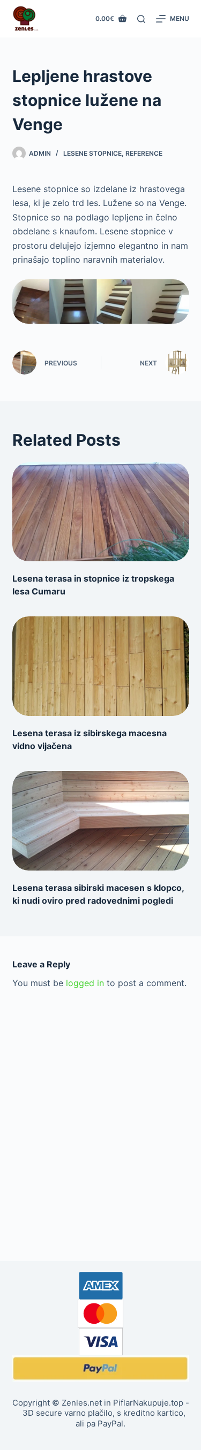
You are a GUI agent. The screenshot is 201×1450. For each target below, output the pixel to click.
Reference (143, 153)
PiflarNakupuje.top (148, 1403)
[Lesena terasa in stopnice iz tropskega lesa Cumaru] (100, 512)
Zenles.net (82, 1403)
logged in (85, 983)
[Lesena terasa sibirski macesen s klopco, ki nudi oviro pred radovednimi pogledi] (100, 821)
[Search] (141, 19)
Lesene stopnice (92, 153)
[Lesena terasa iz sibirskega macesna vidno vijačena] (100, 666)
